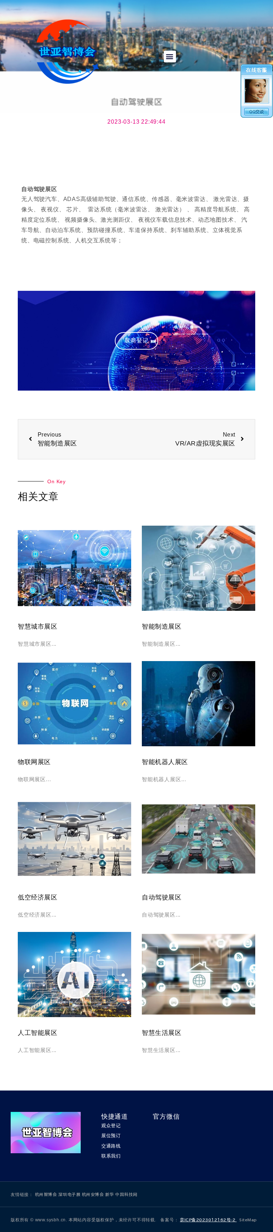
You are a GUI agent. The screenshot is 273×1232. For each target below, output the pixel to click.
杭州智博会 (46, 1194)
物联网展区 (34, 762)
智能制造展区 (161, 626)
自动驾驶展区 (161, 897)
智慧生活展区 (161, 1032)
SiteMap (248, 1219)
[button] (170, 56)
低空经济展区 (37, 897)
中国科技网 (126, 1194)
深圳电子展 (70, 1194)
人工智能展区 (37, 1032)
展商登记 (136, 340)
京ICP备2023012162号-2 (208, 1219)
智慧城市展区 (37, 626)
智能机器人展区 (165, 762)
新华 (110, 1194)
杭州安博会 (93, 1194)
